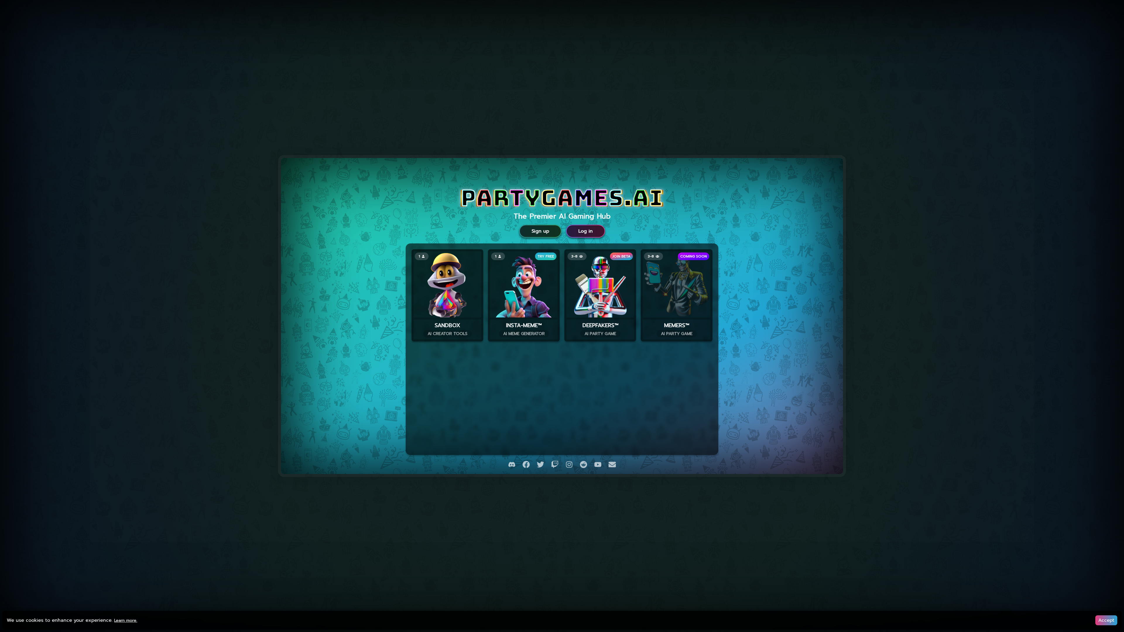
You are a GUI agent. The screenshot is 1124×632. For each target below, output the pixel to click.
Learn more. (125, 620)
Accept (1106, 620)
